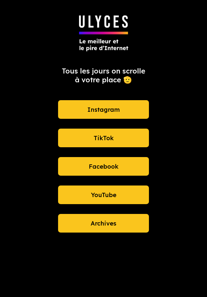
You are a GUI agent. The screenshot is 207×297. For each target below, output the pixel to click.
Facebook (103, 166)
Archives (103, 223)
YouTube (103, 195)
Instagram (103, 109)
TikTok (104, 138)
